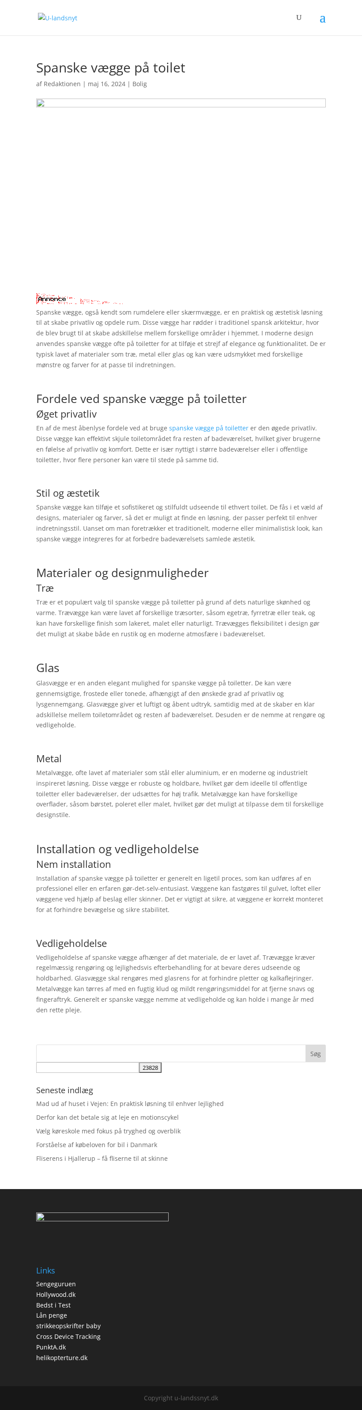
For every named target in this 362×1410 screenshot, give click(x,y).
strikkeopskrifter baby (68, 1326)
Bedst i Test (53, 1305)
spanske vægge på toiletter (209, 428)
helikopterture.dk (61, 1357)
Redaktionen (62, 84)
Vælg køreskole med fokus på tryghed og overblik (108, 1131)
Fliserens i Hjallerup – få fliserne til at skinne (102, 1158)
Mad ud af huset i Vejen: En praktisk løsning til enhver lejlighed (130, 1103)
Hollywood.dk (55, 1294)
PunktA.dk (51, 1347)
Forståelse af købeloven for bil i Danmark (96, 1144)
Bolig (139, 84)
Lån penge (51, 1315)
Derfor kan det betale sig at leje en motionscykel (107, 1117)
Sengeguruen (56, 1284)
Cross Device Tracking (68, 1336)
